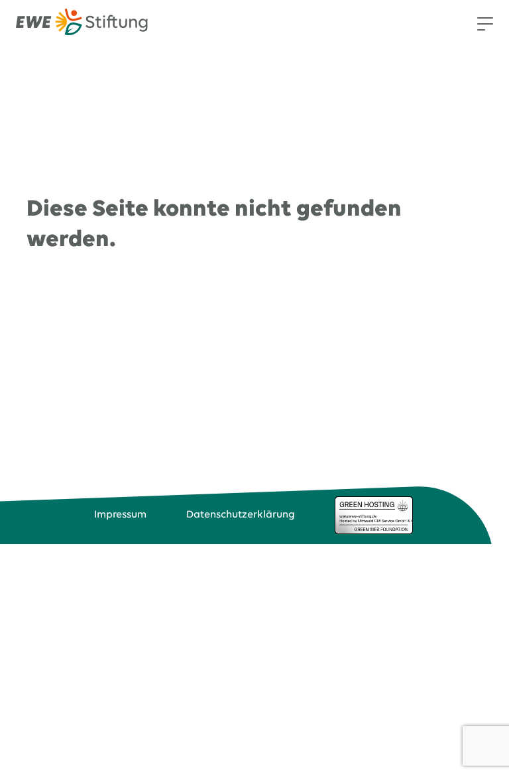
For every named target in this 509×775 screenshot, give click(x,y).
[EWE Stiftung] (82, 24)
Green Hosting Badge (374, 514)
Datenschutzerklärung (240, 515)
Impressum (120, 515)
